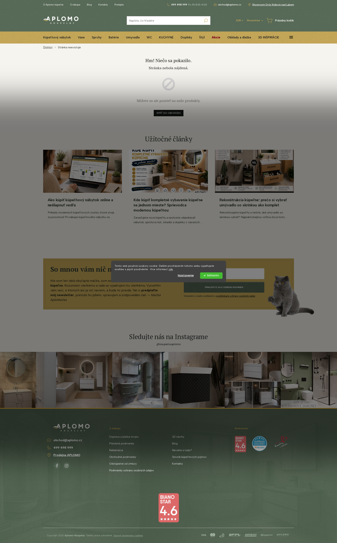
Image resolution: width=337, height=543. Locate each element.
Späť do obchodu (169, 113)
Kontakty (103, 4)
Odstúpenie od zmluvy (123, 463)
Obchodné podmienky (122, 457)
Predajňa (119, 4)
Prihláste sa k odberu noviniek (224, 287)
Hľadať (205, 20)
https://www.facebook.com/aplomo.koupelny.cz (56, 465)
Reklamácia (116, 450)
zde (171, 269)
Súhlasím (213, 275)
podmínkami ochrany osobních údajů (235, 296)
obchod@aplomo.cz (67, 440)
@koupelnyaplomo (169, 344)
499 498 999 (63, 447)
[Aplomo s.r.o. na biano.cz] (168, 507)
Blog (89, 4)
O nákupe (75, 4)
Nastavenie (186, 275)
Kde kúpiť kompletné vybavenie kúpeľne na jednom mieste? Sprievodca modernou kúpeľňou (168, 205)
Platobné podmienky (121, 443)
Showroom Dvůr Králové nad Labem (273, 4)
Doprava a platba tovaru (124, 436)
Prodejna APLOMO (66, 455)
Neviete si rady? (182, 450)
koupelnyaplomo (66, 465)
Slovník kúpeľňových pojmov (189, 457)
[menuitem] (57, 37)
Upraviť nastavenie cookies (128, 535)
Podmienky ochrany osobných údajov (131, 470)
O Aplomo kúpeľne (53, 4)
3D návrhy (178, 436)
